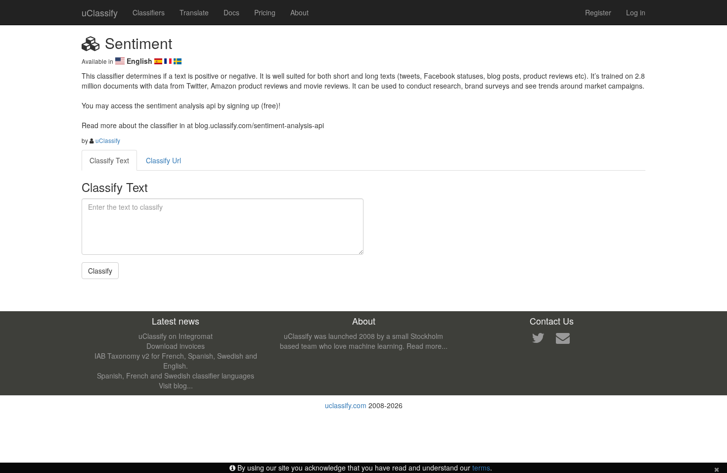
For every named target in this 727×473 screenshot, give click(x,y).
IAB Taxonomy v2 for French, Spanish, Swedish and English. (175, 361)
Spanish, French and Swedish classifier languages (175, 375)
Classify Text (109, 160)
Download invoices (175, 346)
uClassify (100, 12)
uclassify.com (345, 405)
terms (481, 468)
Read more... (427, 346)
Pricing (264, 12)
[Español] (159, 61)
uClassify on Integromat (175, 336)
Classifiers (149, 12)
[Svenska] (178, 61)
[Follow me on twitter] (538, 340)
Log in (635, 12)
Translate (194, 12)
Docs (231, 12)
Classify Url (163, 160)
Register (598, 12)
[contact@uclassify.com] (563, 340)
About (299, 12)
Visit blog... (176, 385)
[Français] (169, 61)
